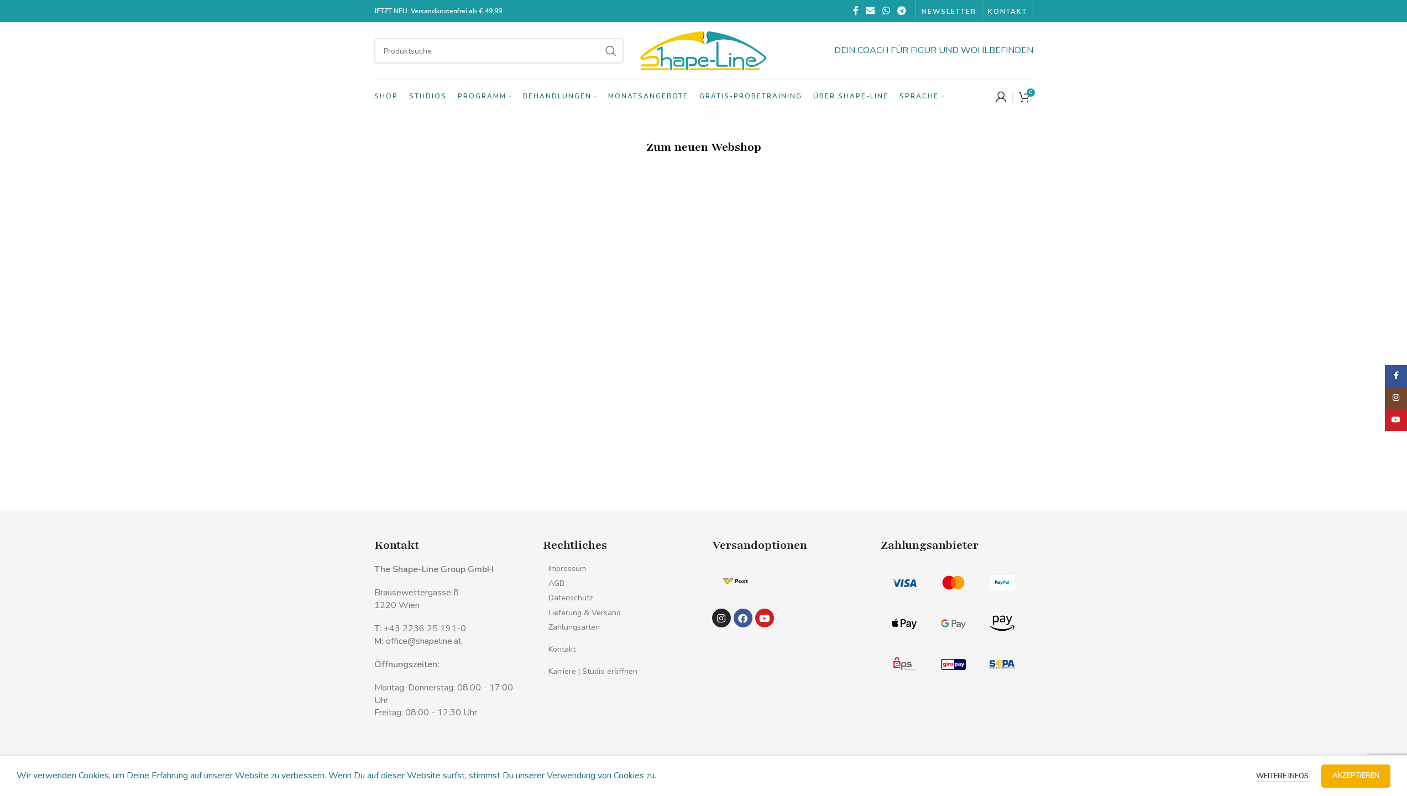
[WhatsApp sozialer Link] (885, 10)
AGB (556, 583)
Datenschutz (570, 598)
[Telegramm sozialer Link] (901, 10)
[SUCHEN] (611, 51)
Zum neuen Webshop (703, 147)
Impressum (567, 568)
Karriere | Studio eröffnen (592, 671)
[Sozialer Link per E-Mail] (870, 10)
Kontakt (562, 649)
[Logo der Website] (704, 50)
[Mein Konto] (1001, 97)
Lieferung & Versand (584, 613)
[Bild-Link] (735, 580)
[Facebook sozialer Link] (855, 10)
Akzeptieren (1355, 776)
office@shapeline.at (424, 641)
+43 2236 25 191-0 (425, 628)
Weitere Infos (1283, 776)
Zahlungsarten (574, 627)
